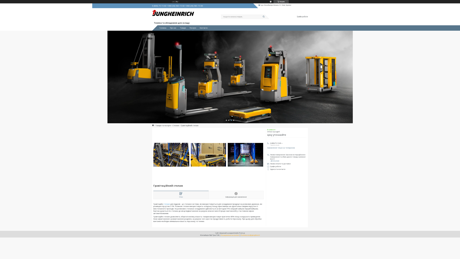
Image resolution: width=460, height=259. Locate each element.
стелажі (167, 204)
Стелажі (175, 125)
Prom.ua (242, 233)
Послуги (193, 28)
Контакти (203, 28)
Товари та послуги (163, 125)
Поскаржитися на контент (230, 235)
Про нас (173, 28)
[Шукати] (263, 17)
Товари (183, 28)
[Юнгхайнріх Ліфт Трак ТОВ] (173, 15)
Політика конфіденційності (250, 235)
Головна (162, 28)
